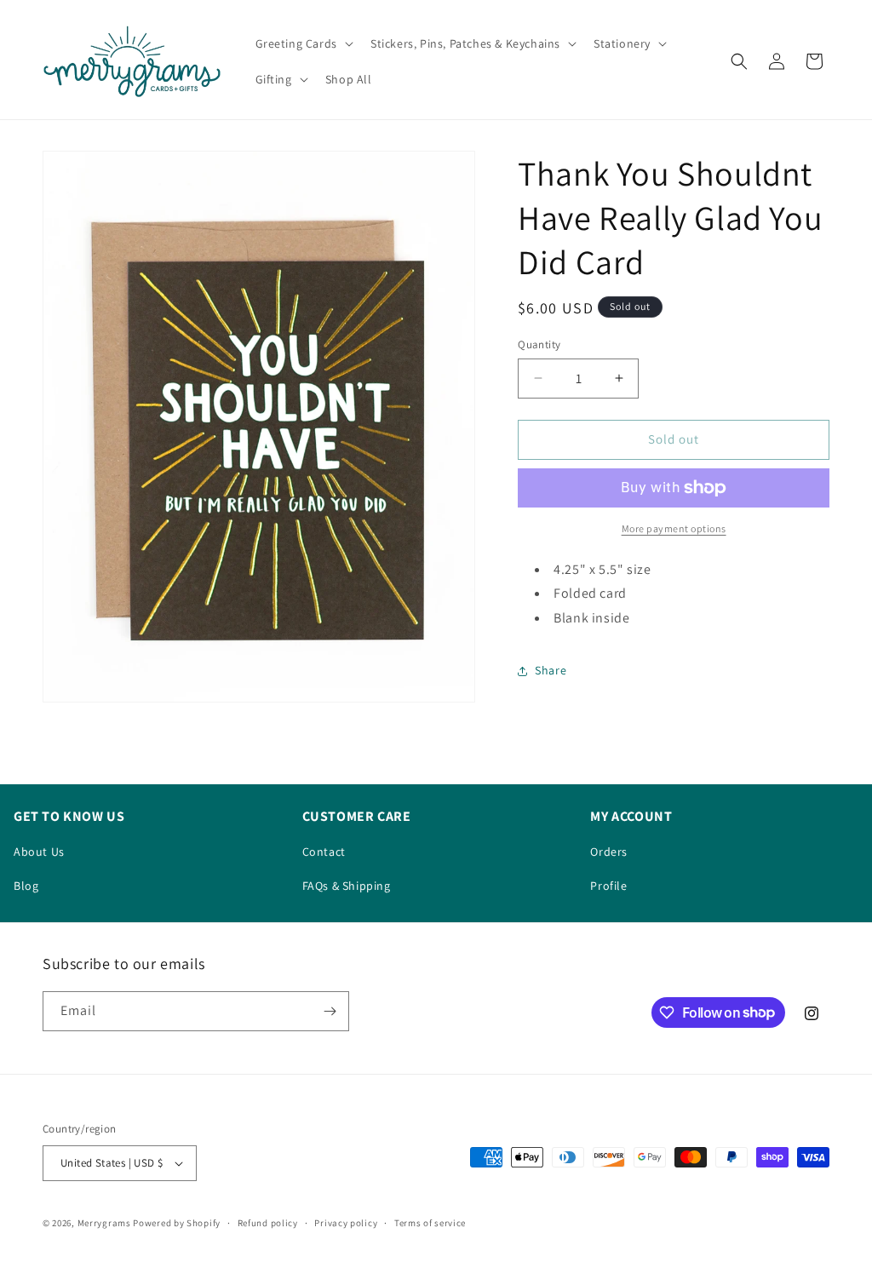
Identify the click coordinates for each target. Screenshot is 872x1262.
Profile (608, 885)
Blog (26, 885)
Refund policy (268, 1223)
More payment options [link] (674, 528)
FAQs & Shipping (346, 885)
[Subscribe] (329, 1011)
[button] (302, 43)
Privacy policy (345, 1223)
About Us (39, 851)
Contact (324, 851)
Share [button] (550, 670)
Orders (609, 851)
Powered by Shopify (177, 1223)
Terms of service (430, 1223)
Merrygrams (104, 1223)
